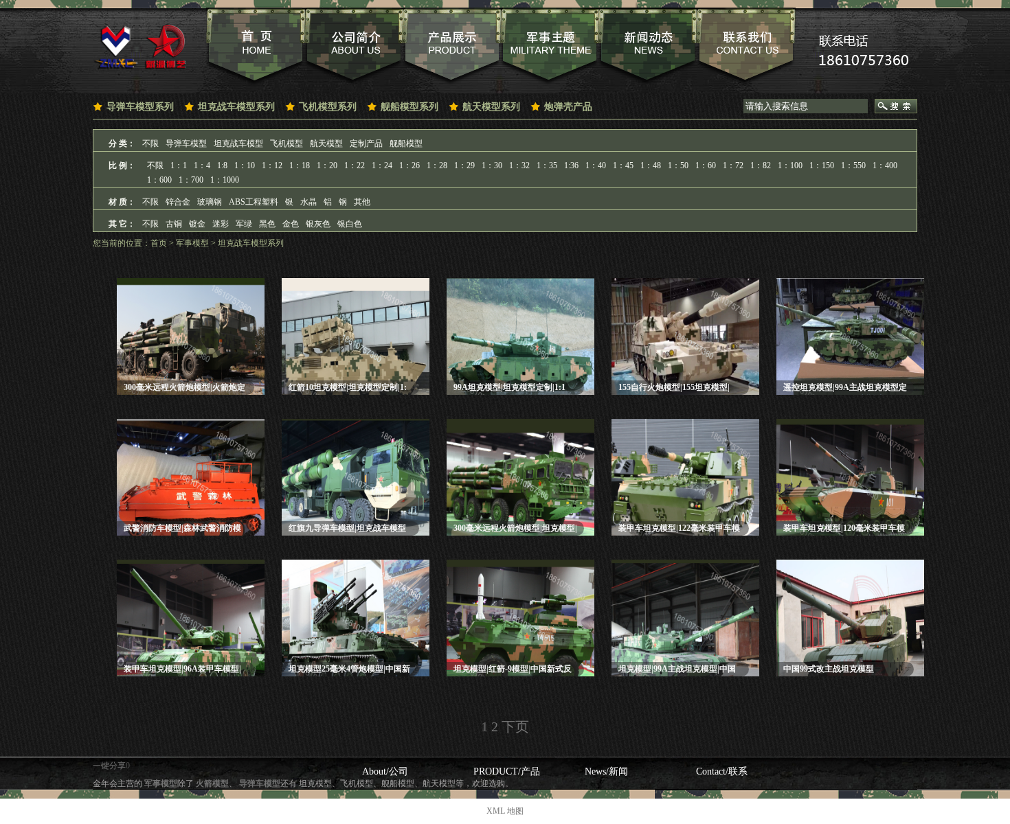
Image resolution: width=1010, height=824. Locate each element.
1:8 (222, 165)
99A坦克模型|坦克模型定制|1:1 (509, 387)
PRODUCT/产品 (506, 771)
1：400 (885, 165)
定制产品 (366, 143)
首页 (158, 243)
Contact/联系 (722, 771)
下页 (515, 726)
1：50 (678, 165)
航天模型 (326, 143)
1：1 (178, 165)
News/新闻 (606, 771)
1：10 (244, 165)
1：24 (382, 165)
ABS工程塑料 (253, 202)
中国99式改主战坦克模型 (828, 669)
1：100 (790, 165)
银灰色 (318, 224)
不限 (150, 143)
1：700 (191, 180)
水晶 (308, 202)
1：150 (821, 165)
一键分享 (109, 765)
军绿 (244, 224)
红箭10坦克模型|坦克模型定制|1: (348, 387)
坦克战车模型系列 (236, 107)
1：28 (437, 165)
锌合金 (178, 202)
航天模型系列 (491, 107)
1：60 (705, 165)
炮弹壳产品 (568, 107)
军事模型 (192, 243)
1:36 (571, 165)
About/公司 (385, 771)
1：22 (354, 165)
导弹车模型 (186, 143)
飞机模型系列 (328, 107)
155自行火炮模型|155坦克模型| (674, 387)
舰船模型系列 (409, 107)
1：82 (760, 165)
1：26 (409, 165)
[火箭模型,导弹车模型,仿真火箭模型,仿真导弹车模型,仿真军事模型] (139, 46)
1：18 (299, 165)
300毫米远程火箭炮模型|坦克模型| (515, 528)
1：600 (159, 180)
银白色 (349, 224)
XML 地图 (505, 811)
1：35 (547, 165)
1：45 (623, 165)
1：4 (202, 165)
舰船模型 (406, 143)
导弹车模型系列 (140, 107)
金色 (290, 224)
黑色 (267, 224)
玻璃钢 (209, 202)
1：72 (733, 165)
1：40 (595, 165)
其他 (362, 202)
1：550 (853, 165)
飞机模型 (286, 143)
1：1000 (224, 180)
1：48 (650, 165)
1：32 (519, 165)
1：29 (464, 165)
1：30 (492, 165)
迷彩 (220, 224)
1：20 (327, 165)
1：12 (272, 165)
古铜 (174, 224)
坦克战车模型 (238, 143)
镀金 (197, 224)
